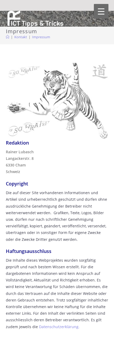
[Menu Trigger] (101, 11)
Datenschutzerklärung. (59, 326)
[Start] (7, 37)
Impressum (41, 37)
